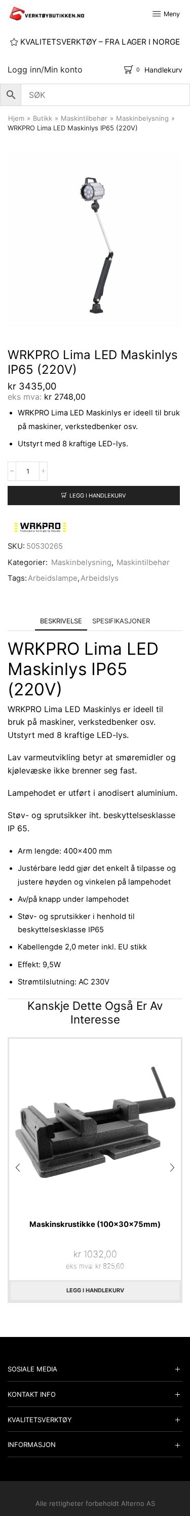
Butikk (42, 118)
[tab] (61, 621)
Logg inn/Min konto (45, 69)
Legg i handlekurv (97, 495)
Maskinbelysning (142, 118)
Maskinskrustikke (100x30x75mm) (95, 1224)
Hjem (16, 118)
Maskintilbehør (84, 118)
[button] (18, 1167)
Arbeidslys (100, 578)
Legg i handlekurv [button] (95, 1290)
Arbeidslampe (53, 578)
